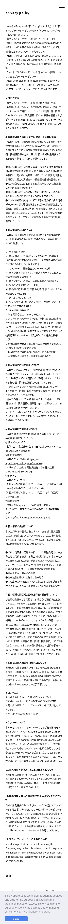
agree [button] (16, 919)
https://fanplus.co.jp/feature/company (28, 517)
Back (8, 876)
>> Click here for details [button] (36, 911)
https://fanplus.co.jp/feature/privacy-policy (31, 80)
